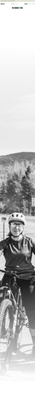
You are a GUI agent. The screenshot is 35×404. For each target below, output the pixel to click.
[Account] (30, 4)
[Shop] (32, 4)
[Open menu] (33, 4)
